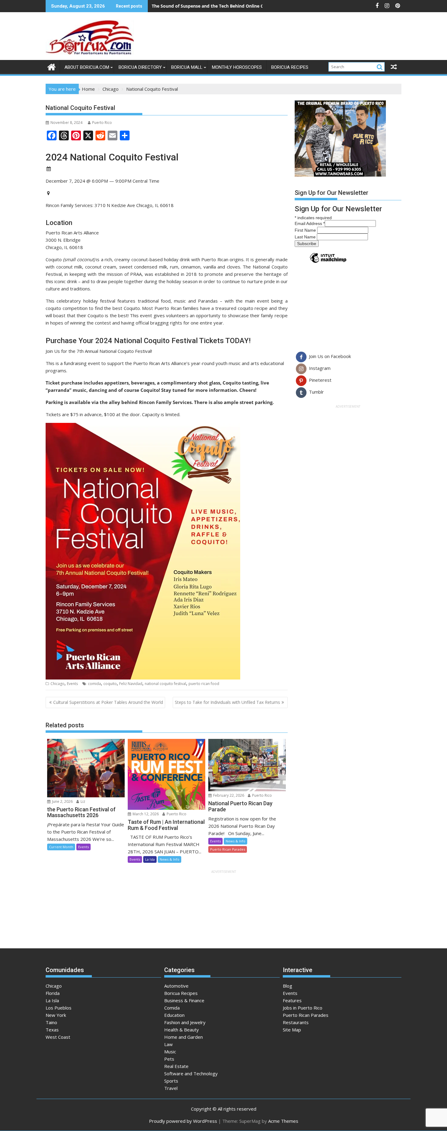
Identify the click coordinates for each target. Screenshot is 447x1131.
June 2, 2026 (62, 801)
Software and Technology (191, 1073)
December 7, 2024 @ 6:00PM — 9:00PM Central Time (102, 181)
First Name (306, 230)
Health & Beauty (181, 1030)
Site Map (292, 1030)
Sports (171, 1081)
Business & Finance (184, 1000)
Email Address (310, 223)
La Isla (150, 859)
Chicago (57, 683)
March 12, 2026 (145, 814)
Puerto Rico (102, 122)
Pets (169, 1059)
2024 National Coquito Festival (112, 157)
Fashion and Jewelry (185, 1022)
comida (94, 683)
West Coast (58, 1037)
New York (56, 1015)
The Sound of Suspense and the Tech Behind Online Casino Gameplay (224, 6)
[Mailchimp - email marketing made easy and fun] (328, 262)
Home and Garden (183, 1037)
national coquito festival (165, 683)
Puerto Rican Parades (227, 849)
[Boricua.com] (51, 66)
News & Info (169, 859)
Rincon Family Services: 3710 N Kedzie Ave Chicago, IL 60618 (110, 205)
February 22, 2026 (228, 795)
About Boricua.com (86, 67)
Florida (53, 993)
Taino (51, 1022)
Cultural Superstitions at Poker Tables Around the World (108, 702)
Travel (171, 1088)
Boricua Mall (187, 67)
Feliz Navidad (130, 683)
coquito (110, 683)
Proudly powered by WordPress (183, 1121)
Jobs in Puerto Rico (302, 1008)
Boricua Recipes (289, 67)
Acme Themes (283, 1121)
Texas (52, 1030)
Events (72, 683)
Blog (287, 986)
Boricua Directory (140, 67)
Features (292, 1000)
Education (174, 1015)
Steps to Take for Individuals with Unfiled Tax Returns (227, 702)
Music (170, 1051)
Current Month (61, 847)
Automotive (176, 986)
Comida (172, 1008)
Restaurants (296, 1022)
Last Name (306, 236)
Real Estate (176, 1066)
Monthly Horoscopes (237, 67)
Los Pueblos (58, 1008)
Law (168, 1044)
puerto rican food (204, 683)
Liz (82, 801)
